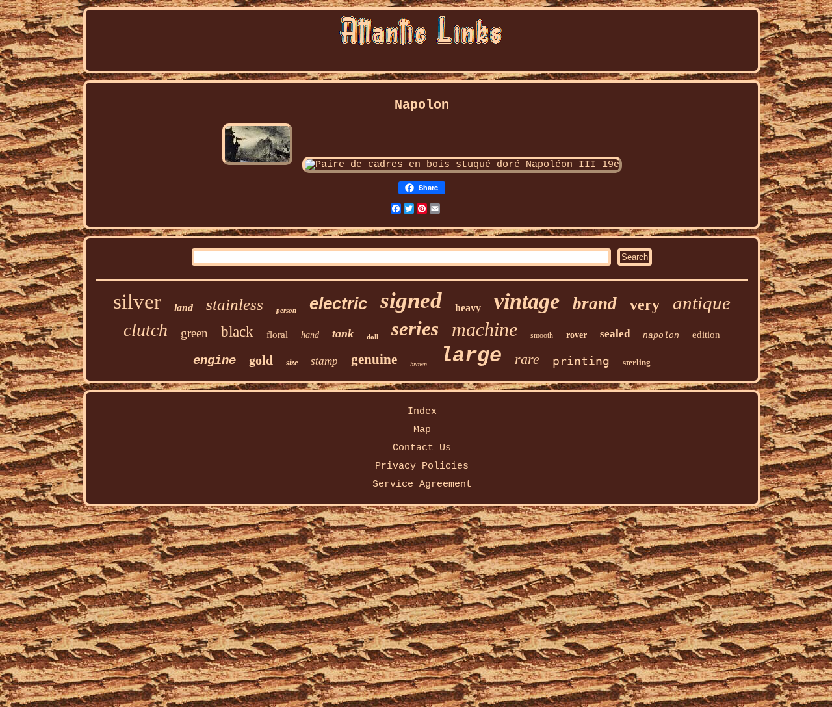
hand (310, 335)
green (194, 333)
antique (702, 302)
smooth (541, 335)
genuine (374, 359)
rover (576, 335)
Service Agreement (422, 484)
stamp (324, 361)
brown (418, 364)
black (237, 332)
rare (527, 359)
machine (484, 329)
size (292, 362)
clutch (146, 330)
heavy (468, 307)
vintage (527, 301)
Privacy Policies (422, 466)
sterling (637, 362)
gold (261, 360)
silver (137, 301)
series (415, 328)
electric (338, 303)
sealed (615, 334)
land (183, 307)
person (286, 310)
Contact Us (422, 448)
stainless (234, 304)
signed (411, 300)
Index (422, 411)
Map (422, 429)
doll (372, 337)
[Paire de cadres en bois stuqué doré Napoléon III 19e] (462, 164)
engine (214, 361)
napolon (661, 336)
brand (595, 303)
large (471, 356)
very (645, 304)
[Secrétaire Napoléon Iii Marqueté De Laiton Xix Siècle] (257, 164)
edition (706, 334)
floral (277, 334)
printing (581, 361)
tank (343, 333)
